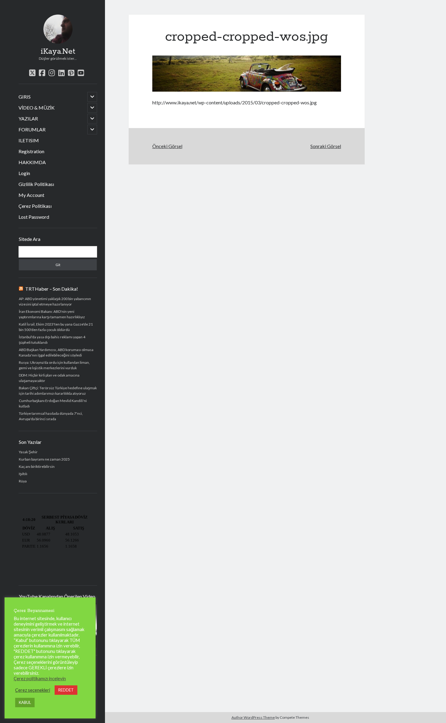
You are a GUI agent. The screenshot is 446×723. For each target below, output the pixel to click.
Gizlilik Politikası (36, 184)
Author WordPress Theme (253, 717)
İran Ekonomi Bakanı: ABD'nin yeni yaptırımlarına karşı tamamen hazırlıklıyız (52, 314)
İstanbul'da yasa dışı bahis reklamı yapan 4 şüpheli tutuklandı (52, 340)
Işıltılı (23, 473)
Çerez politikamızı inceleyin (40, 678)
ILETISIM (29, 140)
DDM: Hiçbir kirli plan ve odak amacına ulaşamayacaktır (49, 378)
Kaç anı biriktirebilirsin (37, 466)
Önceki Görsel (167, 146)
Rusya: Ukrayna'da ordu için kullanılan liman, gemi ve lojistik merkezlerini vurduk (54, 365)
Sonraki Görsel (325, 146)
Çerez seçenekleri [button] (32, 690)
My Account (31, 195)
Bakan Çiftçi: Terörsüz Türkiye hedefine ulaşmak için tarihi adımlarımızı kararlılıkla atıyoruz (58, 391)
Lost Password (34, 217)
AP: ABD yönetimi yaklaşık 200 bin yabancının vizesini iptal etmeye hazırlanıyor (55, 301)
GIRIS (25, 97)
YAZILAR (28, 118)
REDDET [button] (66, 690)
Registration (31, 151)
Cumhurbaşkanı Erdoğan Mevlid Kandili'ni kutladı (53, 403)
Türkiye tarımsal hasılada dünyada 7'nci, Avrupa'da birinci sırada (51, 416)
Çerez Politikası (35, 206)
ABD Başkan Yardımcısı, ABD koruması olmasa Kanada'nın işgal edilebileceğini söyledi (56, 352)
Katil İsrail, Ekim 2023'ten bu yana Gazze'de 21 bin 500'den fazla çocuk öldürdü (56, 327)
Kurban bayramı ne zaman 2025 (44, 459)
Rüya (23, 481)
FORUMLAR (32, 129)
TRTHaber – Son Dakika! (51, 289)
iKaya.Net (58, 51)
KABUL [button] (25, 702)
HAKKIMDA (32, 162)
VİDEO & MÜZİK (37, 107)
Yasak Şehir (28, 452)
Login (24, 173)
